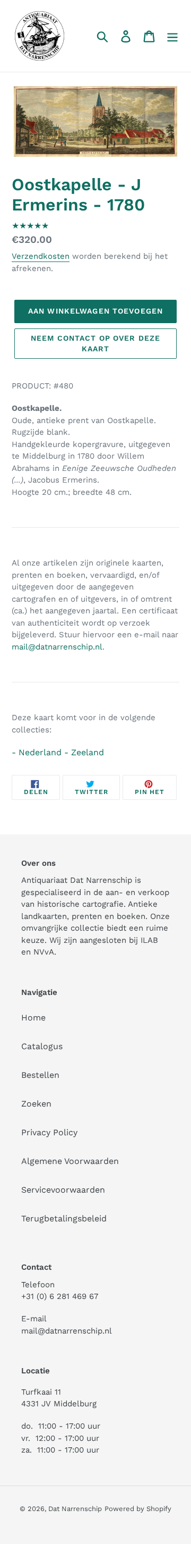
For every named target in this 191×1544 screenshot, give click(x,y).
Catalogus (42, 1046)
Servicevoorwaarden (63, 1190)
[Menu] (172, 36)
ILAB (149, 940)
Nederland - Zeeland (61, 752)
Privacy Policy (49, 1132)
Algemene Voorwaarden (70, 1161)
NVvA (43, 952)
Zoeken (36, 1104)
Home (33, 1018)
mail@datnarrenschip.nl (57, 647)
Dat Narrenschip (75, 1509)
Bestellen (40, 1075)
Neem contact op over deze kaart (95, 343)
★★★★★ (30, 226)
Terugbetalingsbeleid (64, 1218)
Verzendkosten (41, 256)
